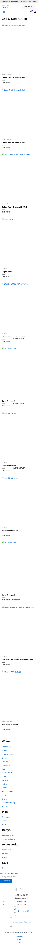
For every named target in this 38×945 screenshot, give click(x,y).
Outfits (4, 788)
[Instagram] (21, 889)
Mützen (4, 784)
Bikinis (4, 750)
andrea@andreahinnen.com (23, 922)
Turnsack (5, 857)
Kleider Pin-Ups (7, 773)
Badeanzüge (6, 747)
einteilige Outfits (8, 835)
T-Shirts (5, 806)
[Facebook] (16, 889)
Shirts (4, 824)
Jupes (4, 769)
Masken (5, 780)
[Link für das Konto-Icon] (35, 12)
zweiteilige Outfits (8, 839)
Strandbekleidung (8, 803)
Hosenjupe (6, 765)
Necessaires (6, 850)
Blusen (4, 758)
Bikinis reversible (8, 754)
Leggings (5, 776)
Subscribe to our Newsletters (9, 873)
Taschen (5, 853)
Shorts (4, 799)
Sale (3, 868)
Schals (4, 795)
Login (19, 942)
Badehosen (6, 817)
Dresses (5, 762)
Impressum (19, 936)
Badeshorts (6, 821)
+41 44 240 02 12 (22, 911)
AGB (19, 939)
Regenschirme (7, 791)
